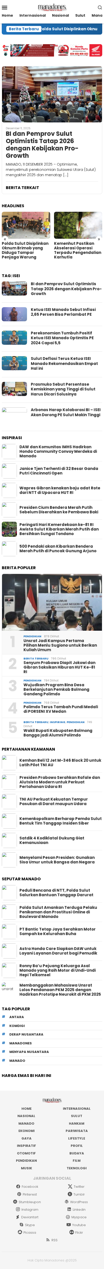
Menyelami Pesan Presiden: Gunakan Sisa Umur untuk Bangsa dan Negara (57, 859)
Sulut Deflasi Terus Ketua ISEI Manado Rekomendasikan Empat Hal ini (64, 363)
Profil (77, 1145)
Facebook (30, 1186)
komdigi (17, 1025)
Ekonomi (26, 1130)
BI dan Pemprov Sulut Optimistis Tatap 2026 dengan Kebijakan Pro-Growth (42, 144)
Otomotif (26, 1153)
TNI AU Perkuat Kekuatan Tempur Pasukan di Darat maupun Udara (53, 801)
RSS (54, 1240)
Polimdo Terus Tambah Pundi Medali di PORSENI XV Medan (60, 709)
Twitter (79, 1186)
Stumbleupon (30, 1202)
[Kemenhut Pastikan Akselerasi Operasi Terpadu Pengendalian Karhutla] (78, 225)
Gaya (26, 1138)
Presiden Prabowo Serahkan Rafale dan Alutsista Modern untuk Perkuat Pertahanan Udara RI (59, 782)
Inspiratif (26, 1145)
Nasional (26, 1116)
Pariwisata (77, 1130)
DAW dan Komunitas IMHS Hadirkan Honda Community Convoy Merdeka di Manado (58, 451)
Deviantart (29, 1217)
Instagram (29, 1209)
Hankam (76, 1123)
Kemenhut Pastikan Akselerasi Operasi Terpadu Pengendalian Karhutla (77, 250)
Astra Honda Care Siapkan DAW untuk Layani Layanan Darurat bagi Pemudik (58, 951)
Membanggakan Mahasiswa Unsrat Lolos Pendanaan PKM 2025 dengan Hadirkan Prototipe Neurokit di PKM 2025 (60, 990)
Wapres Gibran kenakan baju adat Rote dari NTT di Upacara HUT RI (59, 490)
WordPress (79, 1202)
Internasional (77, 1108)
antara (16, 1017)
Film (77, 1160)
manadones (20, 1043)
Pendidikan (32, 636)
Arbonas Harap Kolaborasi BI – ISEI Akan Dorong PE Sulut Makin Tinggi (66, 412)
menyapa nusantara (29, 1051)
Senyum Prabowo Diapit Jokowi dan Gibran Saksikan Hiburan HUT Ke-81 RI (59, 667)
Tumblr (79, 1194)
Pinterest (30, 1194)
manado (17, 1060)
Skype (30, 1225)
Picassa (29, 1232)
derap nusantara (26, 1034)
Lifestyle (76, 1138)
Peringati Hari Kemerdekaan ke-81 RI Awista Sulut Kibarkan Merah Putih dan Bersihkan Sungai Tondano (59, 529)
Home (26, 1108)
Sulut (76, 1116)
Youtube (79, 1225)
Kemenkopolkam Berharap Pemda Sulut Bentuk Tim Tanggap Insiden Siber (60, 821)
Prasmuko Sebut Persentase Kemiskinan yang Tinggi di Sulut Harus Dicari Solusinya (63, 389)
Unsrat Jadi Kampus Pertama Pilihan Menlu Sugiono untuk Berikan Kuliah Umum (60, 645)
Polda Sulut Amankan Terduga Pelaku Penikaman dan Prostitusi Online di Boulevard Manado (58, 912)
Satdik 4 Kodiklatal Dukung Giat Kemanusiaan (51, 840)
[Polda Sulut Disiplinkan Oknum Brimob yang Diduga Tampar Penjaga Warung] (26, 225)
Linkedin (79, 1209)
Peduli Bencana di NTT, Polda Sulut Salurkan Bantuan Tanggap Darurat (56, 892)
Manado (26, 1123)
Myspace (79, 1217)
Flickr (79, 1232)
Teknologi (77, 1168)
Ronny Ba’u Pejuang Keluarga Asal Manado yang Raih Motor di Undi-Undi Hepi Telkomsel (57, 970)
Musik (26, 1168)
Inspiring (57, 722)
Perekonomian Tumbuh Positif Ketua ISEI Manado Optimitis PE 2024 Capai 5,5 (62, 338)
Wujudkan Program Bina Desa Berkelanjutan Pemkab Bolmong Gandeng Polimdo (56, 689)
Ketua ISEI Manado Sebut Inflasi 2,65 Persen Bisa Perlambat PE (63, 312)
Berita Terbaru (35, 658)
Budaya (76, 1153)
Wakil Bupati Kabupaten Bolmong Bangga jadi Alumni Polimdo (57, 732)
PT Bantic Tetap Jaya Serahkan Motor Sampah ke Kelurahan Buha (57, 931)
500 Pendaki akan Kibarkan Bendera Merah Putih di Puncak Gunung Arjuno (57, 548)
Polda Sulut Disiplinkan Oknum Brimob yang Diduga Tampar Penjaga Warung (25, 250)
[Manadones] (52, 7)
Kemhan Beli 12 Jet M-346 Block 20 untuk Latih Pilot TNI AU (60, 762)
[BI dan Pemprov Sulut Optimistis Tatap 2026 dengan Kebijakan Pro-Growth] (52, 94)
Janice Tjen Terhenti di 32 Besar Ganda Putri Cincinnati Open (58, 470)
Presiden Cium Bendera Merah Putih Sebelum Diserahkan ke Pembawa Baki (58, 509)
